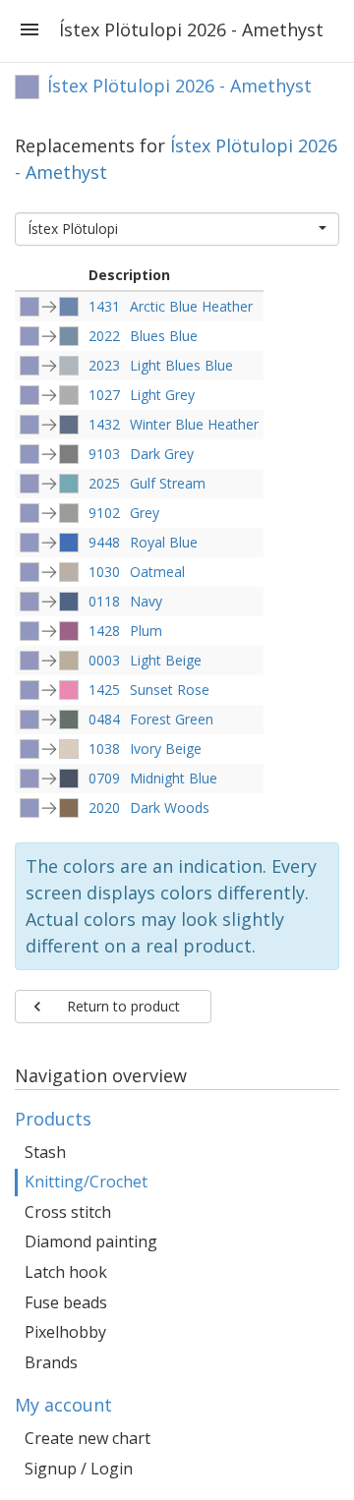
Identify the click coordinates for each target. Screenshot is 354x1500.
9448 (104, 542)
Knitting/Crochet (86, 1181)
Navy (146, 601)
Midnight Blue (173, 778)
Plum (146, 630)
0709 (104, 778)
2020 (104, 807)
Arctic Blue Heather (191, 306)
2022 (104, 335)
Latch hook (66, 1272)
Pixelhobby (65, 1332)
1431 (104, 306)
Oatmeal (157, 571)
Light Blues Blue (181, 365)
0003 (104, 660)
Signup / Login (79, 1468)
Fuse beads (66, 1302)
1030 (104, 571)
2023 (104, 365)
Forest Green (171, 719)
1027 (104, 394)
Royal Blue (164, 542)
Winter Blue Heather (194, 424)
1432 (104, 424)
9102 (104, 512)
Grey (144, 512)
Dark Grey (162, 453)
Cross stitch (68, 1212)
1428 (104, 630)
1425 (104, 689)
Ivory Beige (166, 748)
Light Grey (162, 394)
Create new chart (87, 1438)
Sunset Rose (169, 689)
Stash (45, 1152)
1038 (104, 748)
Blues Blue (164, 335)
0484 (104, 719)
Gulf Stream (168, 483)
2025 (104, 483)
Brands (51, 1362)
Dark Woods (169, 807)
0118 (104, 601)
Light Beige (166, 660)
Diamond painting (91, 1241)
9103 (104, 453)
